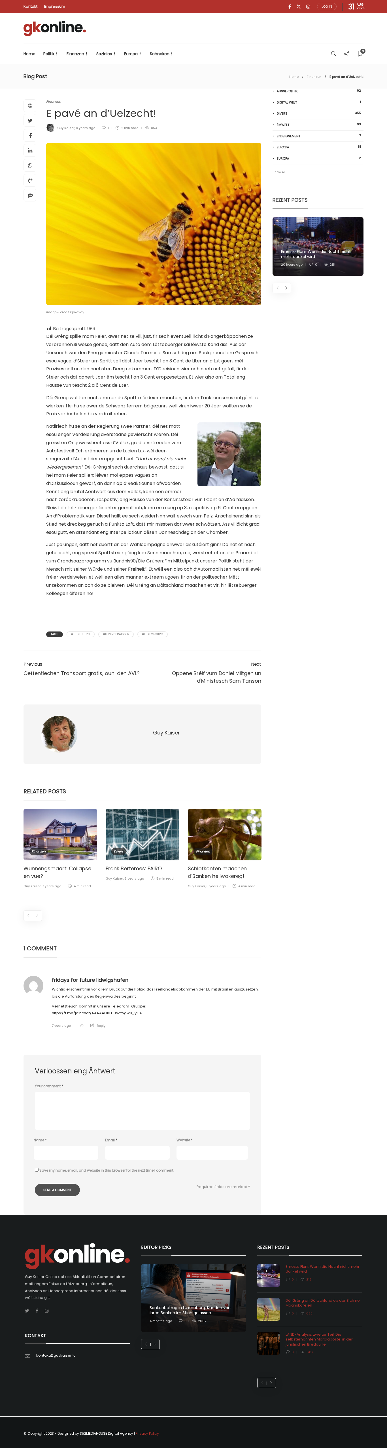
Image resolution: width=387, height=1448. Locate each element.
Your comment (49, 1086)
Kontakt (30, 6)
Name (40, 1140)
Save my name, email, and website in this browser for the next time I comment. (106, 1170)
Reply (101, 1025)
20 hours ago (292, 264)
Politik (48, 54)
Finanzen (75, 54)
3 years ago (216, 886)
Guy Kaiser (66, 128)
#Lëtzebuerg (80, 634)
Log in (327, 6)
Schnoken (159, 54)
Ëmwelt (319, 124)
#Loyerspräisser (116, 634)
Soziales (104, 54)
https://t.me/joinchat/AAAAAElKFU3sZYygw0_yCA (97, 1013)
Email (111, 1140)
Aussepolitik (319, 91)
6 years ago (134, 878)
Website (185, 1140)
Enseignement (319, 136)
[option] (60, 850)
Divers (119, 851)
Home (29, 54)
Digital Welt (319, 102)
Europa (131, 54)
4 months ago (161, 1321)
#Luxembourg (152, 634)
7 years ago (51, 886)
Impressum (54, 6)
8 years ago (85, 128)
